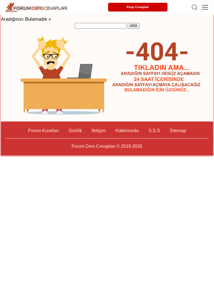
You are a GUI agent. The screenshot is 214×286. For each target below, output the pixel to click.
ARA (133, 26)
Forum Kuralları (43, 130)
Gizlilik (75, 130)
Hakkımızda (127, 130)
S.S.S (154, 130)
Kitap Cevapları (138, 7)
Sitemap (178, 130)
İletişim (99, 130)
